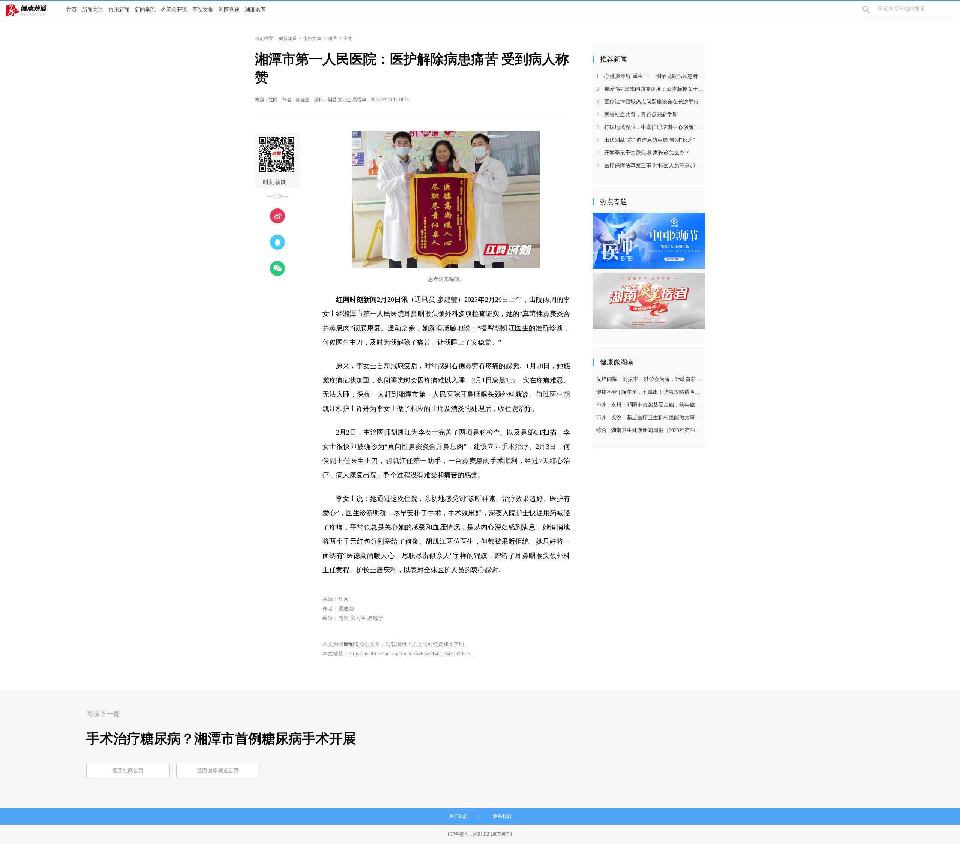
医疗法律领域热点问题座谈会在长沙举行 (647, 102)
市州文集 (312, 38)
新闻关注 (92, 10)
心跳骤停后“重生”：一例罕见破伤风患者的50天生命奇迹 (649, 76)
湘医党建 (229, 10)
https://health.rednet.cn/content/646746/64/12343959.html (410, 654)
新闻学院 (145, 10)
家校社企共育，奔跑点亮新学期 (637, 114)
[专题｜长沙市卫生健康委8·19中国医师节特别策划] (648, 240)
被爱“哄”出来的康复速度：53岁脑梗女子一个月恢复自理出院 (649, 89)
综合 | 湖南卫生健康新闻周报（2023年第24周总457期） (649, 430)
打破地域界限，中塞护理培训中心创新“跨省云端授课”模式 (649, 127)
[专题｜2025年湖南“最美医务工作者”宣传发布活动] (648, 300)
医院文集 (202, 10)
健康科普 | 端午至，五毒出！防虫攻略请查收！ (649, 392)
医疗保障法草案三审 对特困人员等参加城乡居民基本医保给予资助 (649, 165)
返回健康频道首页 (218, 771)
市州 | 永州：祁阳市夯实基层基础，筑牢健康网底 (649, 405)
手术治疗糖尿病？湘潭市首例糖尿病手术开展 (221, 738)
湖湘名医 (255, 10)
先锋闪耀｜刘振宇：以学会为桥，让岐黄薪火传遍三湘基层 (649, 379)
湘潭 (332, 38)
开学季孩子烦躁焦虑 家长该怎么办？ (643, 153)
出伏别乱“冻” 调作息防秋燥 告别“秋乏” (645, 140)
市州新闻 (118, 10)
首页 (71, 10)
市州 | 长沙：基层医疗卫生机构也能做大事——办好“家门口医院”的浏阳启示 (649, 417)
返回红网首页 (128, 771)
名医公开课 (174, 10)
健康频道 (288, 38)
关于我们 (458, 816)
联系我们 (502, 816)
